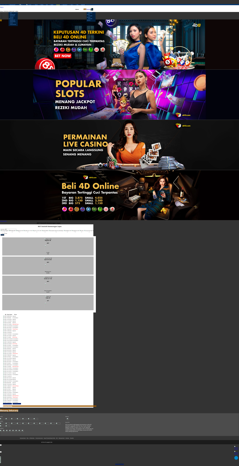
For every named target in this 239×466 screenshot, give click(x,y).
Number (3, 229)
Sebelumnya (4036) (7, 403)
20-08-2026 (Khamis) (89, 19)
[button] (2, 221)
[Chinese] (80, 9)
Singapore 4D (12, 14)
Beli (47, 4)
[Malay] (82, 9)
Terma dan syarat (39, 438)
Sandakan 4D (12, 20)
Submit (2, 234)
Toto (11, 12)
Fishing (42, 4)
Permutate (4, 233)
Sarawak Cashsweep (11, 18)
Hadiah (52, 4)
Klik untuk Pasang (119, 464)
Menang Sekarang (7, 406)
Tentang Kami (23, 438)
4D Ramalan (31, 438)
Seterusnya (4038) (17, 403)
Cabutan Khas (12, 21)
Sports (36, 4)
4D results (76, 424)
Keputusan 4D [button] (12, 4)
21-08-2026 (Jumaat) (89, 16)
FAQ (57, 438)
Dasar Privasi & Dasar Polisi (49, 438)
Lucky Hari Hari (13, 24)
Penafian (72, 438)
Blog (77, 4)
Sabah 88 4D (12, 15)
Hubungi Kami (62, 438)
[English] (79, 9)
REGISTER (83, 4)
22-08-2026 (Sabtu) (89, 13)
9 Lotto (11, 22)
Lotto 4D (73, 426)
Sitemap (67, 438)
